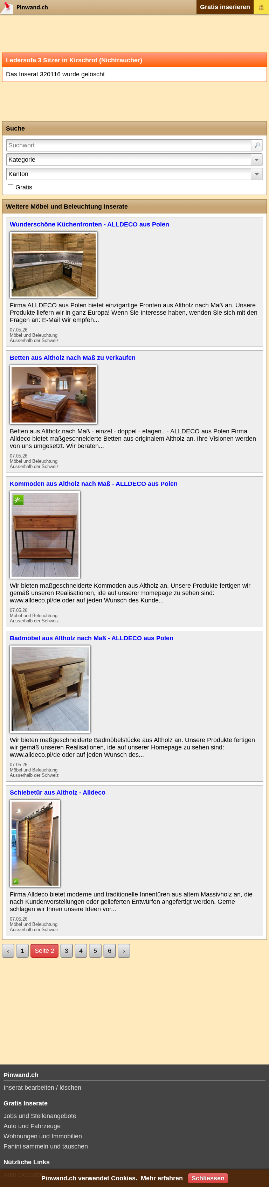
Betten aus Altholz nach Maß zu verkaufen (73, 357)
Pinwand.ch (26, 7)
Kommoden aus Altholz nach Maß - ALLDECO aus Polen (94, 483)
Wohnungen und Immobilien (43, 1136)
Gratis (23, 187)
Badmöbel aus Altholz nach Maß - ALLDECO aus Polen (91, 638)
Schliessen (208, 1178)
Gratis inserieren (225, 7)
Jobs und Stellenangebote (40, 1115)
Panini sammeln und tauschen (46, 1146)
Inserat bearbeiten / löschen (42, 1087)
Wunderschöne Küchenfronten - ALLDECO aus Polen (89, 224)
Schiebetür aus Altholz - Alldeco (57, 792)
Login (261, 7)
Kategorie (21, 159)
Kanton (18, 173)
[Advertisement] (134, 33)
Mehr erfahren (162, 1178)
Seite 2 (44, 950)
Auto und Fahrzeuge (32, 1126)
